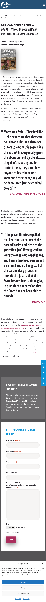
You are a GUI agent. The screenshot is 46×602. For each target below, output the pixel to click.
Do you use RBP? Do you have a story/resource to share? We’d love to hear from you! (22, 485)
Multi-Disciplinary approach (31, 351)
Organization (14, 462)
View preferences (23, 594)
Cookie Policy (18, 599)
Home (3, 16)
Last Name (13, 451)
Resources (9, 16)
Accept (23, 582)
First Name (13, 440)
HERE (23, 356)
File (7, 524)
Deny (23, 588)
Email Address (14, 472)
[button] (43, 564)
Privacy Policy (26, 599)
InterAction (7, 5)
